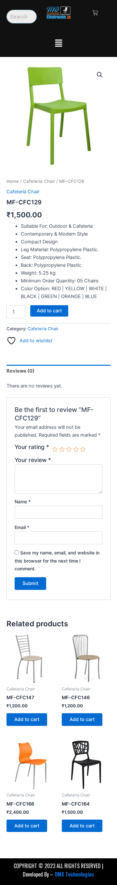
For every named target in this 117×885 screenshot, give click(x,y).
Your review (33, 459)
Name (23, 501)
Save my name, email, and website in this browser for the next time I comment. (57, 560)
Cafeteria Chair (39, 181)
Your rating (32, 447)
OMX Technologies (74, 874)
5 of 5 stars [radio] (83, 449)
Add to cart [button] (26, 719)
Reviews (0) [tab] (20, 371)
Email (22, 527)
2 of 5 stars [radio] (62, 449)
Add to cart (49, 311)
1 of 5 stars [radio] (55, 449)
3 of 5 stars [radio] (69, 449)
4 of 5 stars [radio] (76, 449)
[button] (58, 43)
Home (12, 181)
